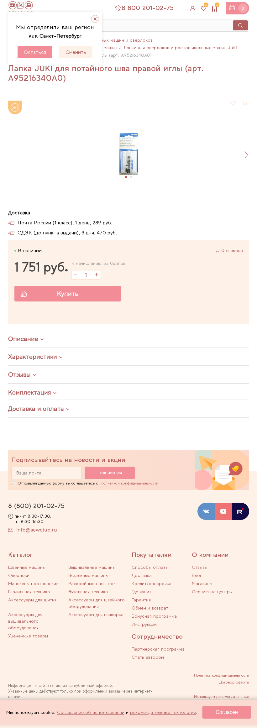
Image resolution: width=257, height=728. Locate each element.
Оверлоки (18, 575)
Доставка (142, 575)
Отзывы (199, 567)
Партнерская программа (158, 649)
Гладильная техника (29, 591)
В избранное (233, 103)
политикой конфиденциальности (129, 483)
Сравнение (217, 6)
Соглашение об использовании (90, 712)
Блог (197, 575)
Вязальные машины (88, 575)
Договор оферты (234, 682)
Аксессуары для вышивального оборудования (25, 621)
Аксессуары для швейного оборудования (96, 603)
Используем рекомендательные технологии (221, 698)
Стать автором (148, 657)
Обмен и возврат (150, 607)
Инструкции (144, 624)
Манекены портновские (33, 583)
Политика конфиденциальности (221, 675)
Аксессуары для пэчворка (95, 614)
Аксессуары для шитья (32, 599)
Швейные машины (26, 567)
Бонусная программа (154, 616)
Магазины (202, 583)
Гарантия (141, 599)
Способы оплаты (150, 567)
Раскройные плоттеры (92, 583)
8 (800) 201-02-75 (36, 506)
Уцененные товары (28, 635)
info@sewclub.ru (36, 530)
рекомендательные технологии (163, 712)
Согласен (227, 712)
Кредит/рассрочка (151, 583)
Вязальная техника (88, 591)
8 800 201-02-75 (148, 8)
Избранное (206, 6)
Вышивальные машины (91, 567)
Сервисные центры (212, 591)
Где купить (143, 591)
